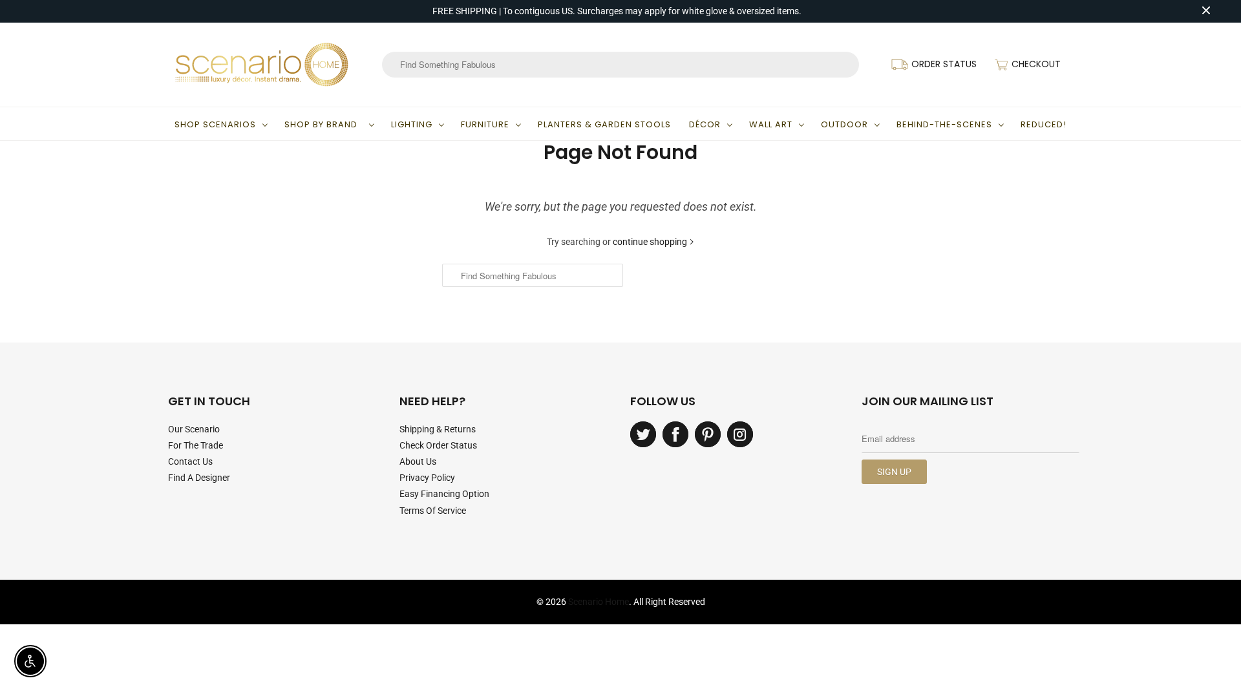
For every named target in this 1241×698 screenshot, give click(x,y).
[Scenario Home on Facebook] (675, 434)
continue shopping (651, 242)
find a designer (199, 477)
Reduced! (1043, 124)
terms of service (432, 510)
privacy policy (427, 477)
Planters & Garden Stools (604, 124)
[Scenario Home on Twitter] (643, 434)
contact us (190, 461)
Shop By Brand (323, 124)
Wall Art (770, 124)
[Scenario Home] (262, 64)
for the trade (195, 445)
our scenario (194, 429)
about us (417, 461)
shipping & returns (437, 429)
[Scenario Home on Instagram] (740, 434)
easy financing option (444, 494)
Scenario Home (598, 602)
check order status (438, 445)
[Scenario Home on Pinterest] (708, 434)
